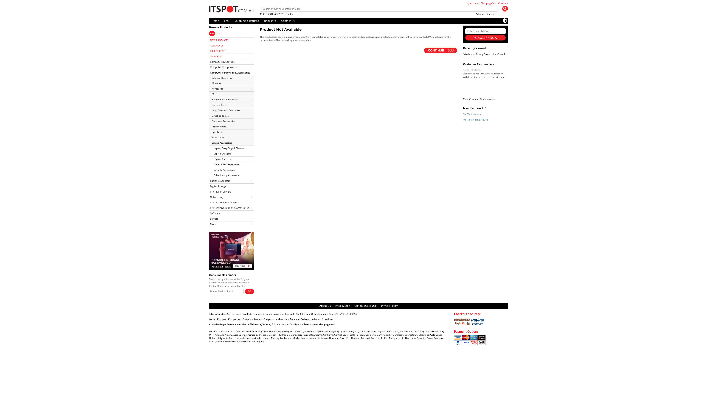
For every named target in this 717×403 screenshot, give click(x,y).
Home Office (218, 105)
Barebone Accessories (223, 121)
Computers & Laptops (222, 61)
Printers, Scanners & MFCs (224, 202)
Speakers (217, 132)
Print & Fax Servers (220, 191)
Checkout (503, 3)
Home (215, 21)
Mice (214, 94)
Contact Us (288, 21)
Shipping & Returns (247, 21)
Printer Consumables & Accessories (229, 208)
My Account (472, 3)
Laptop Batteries (222, 159)
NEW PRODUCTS (219, 40)
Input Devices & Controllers (226, 110)
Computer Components (223, 67)
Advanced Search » (486, 14)
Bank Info (270, 21)
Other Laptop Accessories (227, 175)
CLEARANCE (216, 45)
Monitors (216, 83)
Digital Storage (218, 186)
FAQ (226, 21)
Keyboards (217, 88)
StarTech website (472, 114)
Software (215, 213)
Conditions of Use (366, 305)
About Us (325, 305)
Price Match (342, 305)
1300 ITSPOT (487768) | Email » (276, 14)
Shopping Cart (488, 3)
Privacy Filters (219, 126)
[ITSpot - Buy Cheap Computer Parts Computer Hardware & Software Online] (231, 9)
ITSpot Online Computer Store (319, 313)
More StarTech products (475, 119)
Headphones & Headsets (225, 99)
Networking (216, 197)
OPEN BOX (216, 56)
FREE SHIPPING (218, 51)
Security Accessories (224, 169)
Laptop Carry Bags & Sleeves (229, 148)
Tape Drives (218, 137)
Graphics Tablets (220, 115)
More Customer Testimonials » (479, 99)
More (213, 224)
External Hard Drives (223, 77)
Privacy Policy (389, 305)
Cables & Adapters (220, 180)
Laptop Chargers (222, 153)
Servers (214, 218)
